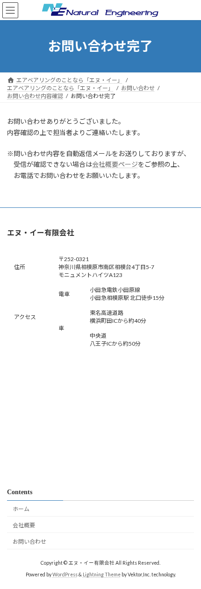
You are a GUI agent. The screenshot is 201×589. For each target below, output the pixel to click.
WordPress (65, 574)
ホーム (21, 508)
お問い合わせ (29, 541)
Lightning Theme (102, 574)
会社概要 (24, 525)
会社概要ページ (115, 164)
